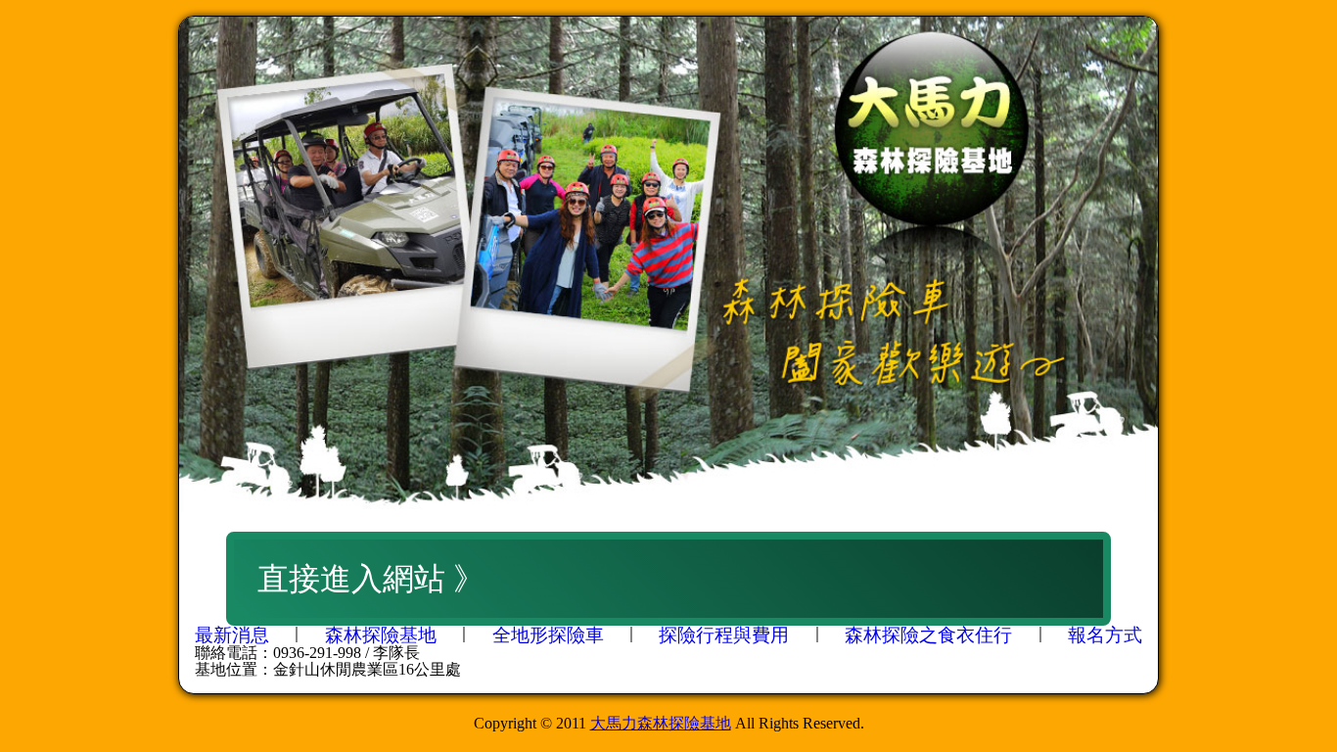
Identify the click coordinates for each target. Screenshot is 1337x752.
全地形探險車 (548, 635)
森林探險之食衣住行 (928, 635)
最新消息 (232, 635)
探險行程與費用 (724, 635)
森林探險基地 (381, 635)
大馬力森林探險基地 (660, 723)
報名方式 (1105, 635)
